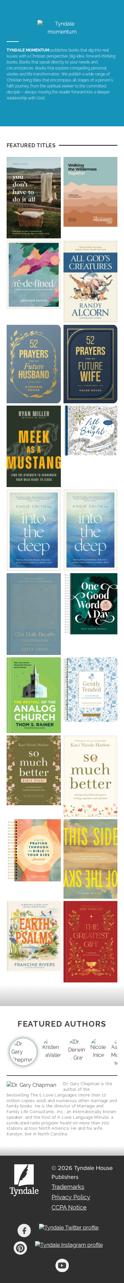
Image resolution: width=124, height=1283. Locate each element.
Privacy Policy (71, 1197)
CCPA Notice (69, 1207)
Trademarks (68, 1186)
